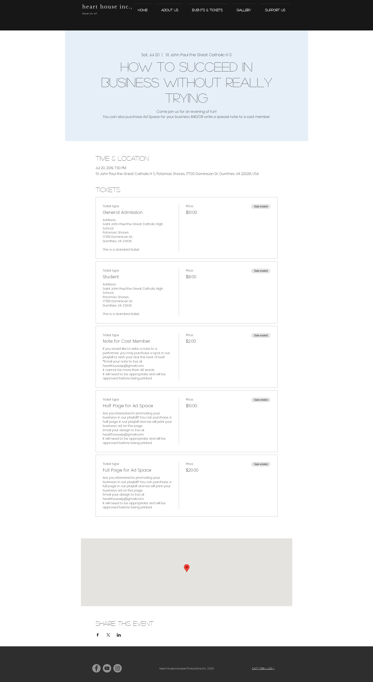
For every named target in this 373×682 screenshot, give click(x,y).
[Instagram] (117, 668)
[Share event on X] (108, 635)
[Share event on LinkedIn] (119, 635)
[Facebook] (96, 668)
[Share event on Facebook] (98, 635)
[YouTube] (107, 668)
